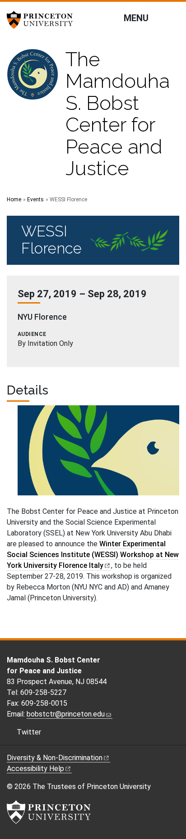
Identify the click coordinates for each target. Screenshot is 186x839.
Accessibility (35, 768)
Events (35, 199)
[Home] (36, 117)
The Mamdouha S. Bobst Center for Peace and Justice (117, 114)
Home (14, 199)
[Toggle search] (173, 17)
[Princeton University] (43, 20)
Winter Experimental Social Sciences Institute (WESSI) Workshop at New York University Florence (93, 555)
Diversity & (54, 757)
